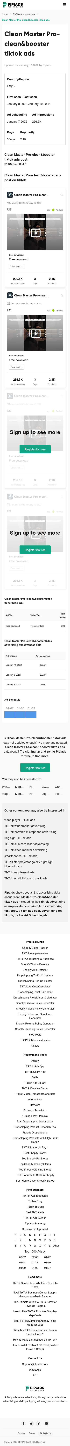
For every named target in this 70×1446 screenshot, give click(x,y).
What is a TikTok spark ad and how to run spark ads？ (35, 1332)
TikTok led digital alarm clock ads (25, 878)
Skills (35, 1077)
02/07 (22, 1257)
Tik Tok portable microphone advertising (30, 832)
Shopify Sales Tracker (35, 948)
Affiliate (35, 1045)
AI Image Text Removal (35, 1116)
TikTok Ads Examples (35, 1195)
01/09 (22, 1268)
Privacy (21, 1433)
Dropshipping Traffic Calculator (35, 975)
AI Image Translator (35, 1110)
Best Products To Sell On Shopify (35, 1175)
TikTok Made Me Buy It (35, 1147)
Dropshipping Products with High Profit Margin (35, 1140)
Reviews (35, 1105)
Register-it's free (35, 449)
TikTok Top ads (35, 1207)
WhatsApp (35, 1369)
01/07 (47, 1268)
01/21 (22, 1262)
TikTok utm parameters (35, 953)
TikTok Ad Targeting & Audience (35, 959)
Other (55, 1245)
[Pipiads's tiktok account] (38, 1423)
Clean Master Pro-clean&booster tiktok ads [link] (26, 19)
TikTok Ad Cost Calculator (35, 986)
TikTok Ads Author (35, 1218)
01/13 (35, 1262)
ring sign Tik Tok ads (17, 838)
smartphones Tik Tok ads (20, 856)
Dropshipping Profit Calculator (35, 992)
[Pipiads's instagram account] (46, 1423)
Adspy (35, 1060)
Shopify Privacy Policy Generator (35, 1003)
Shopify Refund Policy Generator (35, 1008)
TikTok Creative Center (35, 1088)
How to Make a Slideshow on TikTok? (35, 1339)
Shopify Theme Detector (35, 964)
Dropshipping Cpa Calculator (35, 981)
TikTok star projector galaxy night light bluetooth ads (28, 864)
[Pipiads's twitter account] (31, 1423)
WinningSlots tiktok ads (8, 786)
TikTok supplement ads (19, 872)
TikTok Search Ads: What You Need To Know (35, 1285)
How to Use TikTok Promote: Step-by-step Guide (35, 1313)
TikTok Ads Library (35, 1083)
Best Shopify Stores (35, 1153)
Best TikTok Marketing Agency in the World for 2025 (35, 1322)
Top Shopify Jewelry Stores (35, 1164)
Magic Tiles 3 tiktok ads (21, 786)
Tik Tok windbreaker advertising (25, 826)
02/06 (35, 1257)
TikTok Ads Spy (35, 1066)
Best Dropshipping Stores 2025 (35, 1121)
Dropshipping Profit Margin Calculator (35, 997)
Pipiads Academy (35, 1223)
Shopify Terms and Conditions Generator (35, 1016)
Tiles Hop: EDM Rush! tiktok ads (61, 793)
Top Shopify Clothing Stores (35, 1169)
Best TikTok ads (35, 1212)
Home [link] (5, 14)
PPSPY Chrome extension (35, 1040)
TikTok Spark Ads (35, 1072)
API (35, 1375)
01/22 (47, 1257)
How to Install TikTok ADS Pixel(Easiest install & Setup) (35, 1347)
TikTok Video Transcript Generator (35, 1094)
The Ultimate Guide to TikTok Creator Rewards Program (35, 1304)
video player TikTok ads (19, 820)
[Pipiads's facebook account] (23, 1423)
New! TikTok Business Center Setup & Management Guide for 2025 (35, 1294)
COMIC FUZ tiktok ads (48, 786)
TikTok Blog (35, 1201)
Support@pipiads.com (35, 1364)
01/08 (35, 1268)
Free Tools (35, 1034)
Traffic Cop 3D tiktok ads (35, 786)
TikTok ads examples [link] (24, 14)
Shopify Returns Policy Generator (35, 1023)
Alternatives (35, 1099)
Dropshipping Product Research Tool (35, 1127)
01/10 (47, 1262)
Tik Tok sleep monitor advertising (25, 850)
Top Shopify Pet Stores (35, 1158)
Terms (32, 1433)
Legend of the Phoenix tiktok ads (48, 793)
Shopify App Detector (35, 970)
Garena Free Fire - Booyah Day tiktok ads (61, 786)
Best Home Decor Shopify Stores (35, 1180)
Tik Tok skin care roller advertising (26, 844)
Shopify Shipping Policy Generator (35, 1029)
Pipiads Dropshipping (35, 1132)
